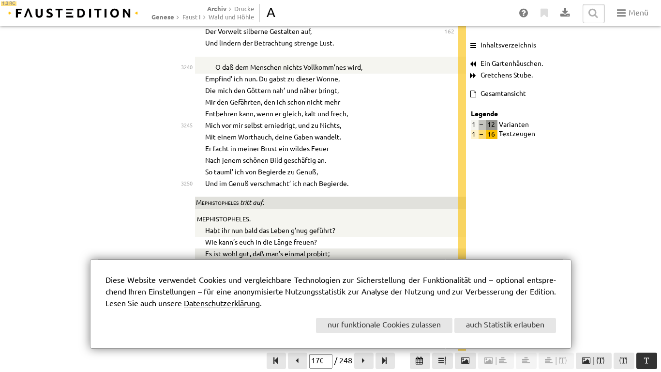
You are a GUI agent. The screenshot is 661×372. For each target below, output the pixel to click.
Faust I (191, 17)
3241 (186, 79)
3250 (186, 183)
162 (449, 31)
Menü (637, 13)
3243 (186, 102)
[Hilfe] (524, 13)
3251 (186, 230)
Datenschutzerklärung (222, 304)
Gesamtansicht (503, 94)
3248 (186, 160)
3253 (186, 254)
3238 (186, 31)
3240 (186, 67)
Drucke (244, 9)
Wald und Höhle (231, 17)
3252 (186, 242)
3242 (186, 90)
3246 (186, 137)
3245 (186, 125)
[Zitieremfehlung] (545, 13)
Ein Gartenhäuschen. (512, 64)
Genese (162, 17)
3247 (186, 149)
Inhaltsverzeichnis (508, 45)
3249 (186, 172)
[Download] (565, 13)
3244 (186, 114)
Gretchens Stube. (507, 75)
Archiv (216, 8)
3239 (186, 43)
